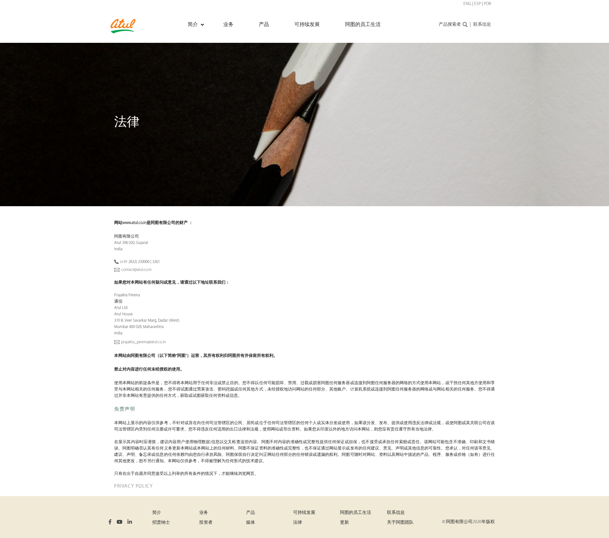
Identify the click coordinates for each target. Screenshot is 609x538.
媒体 (250, 522)
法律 (297, 522)
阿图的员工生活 (355, 512)
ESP (477, 4)
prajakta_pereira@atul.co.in (143, 342)
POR (487, 4)
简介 (156, 512)
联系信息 (482, 24)
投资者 (206, 522)
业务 (203, 512)
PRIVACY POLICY (133, 486)
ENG (467, 4)
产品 (250, 512)
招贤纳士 (161, 522)
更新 (344, 522)
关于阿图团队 (400, 522)
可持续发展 (304, 512)
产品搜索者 (450, 24)
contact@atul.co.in (136, 270)
